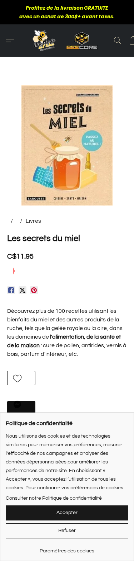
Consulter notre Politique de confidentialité (54, 498)
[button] (67, 40)
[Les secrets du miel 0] (67, 145)
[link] (67, 548)
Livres (33, 221)
